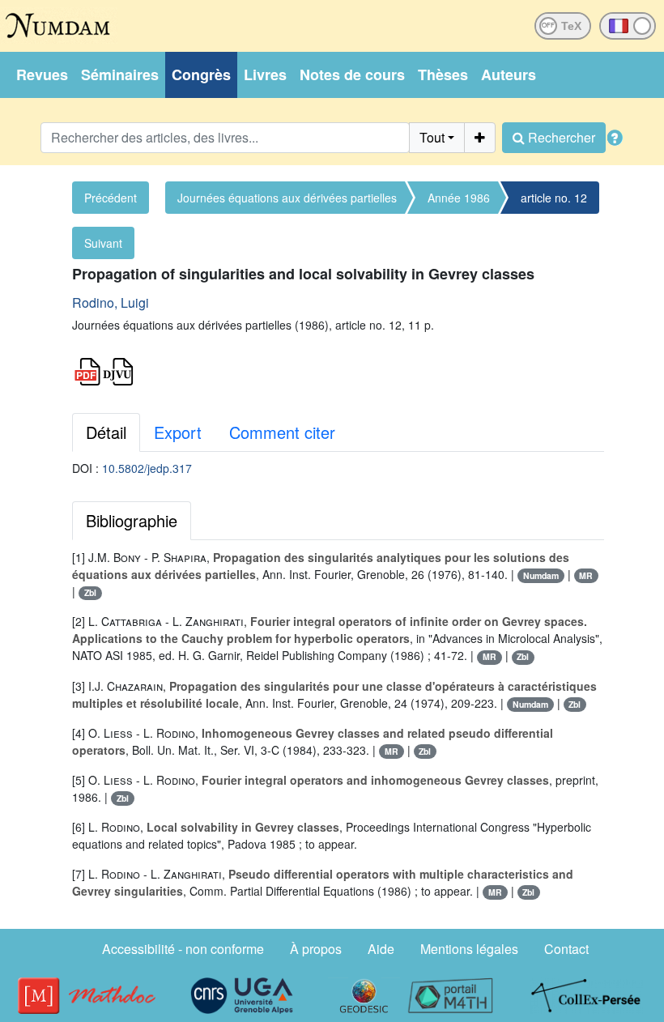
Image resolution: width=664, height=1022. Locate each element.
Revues (42, 74)
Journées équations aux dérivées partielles (287, 197)
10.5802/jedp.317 (147, 468)
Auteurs (508, 74)
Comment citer (282, 432)
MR (586, 575)
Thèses (443, 74)
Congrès (201, 74)
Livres (265, 74)
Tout (432, 137)
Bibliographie (131, 520)
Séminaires (120, 74)
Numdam (541, 575)
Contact (566, 948)
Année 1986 (459, 197)
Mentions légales (469, 948)
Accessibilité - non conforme (183, 948)
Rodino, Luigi (110, 302)
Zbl (90, 592)
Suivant (103, 243)
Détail (106, 432)
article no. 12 (554, 197)
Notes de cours (352, 74)
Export (178, 432)
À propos (316, 948)
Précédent (110, 197)
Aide (381, 948)
